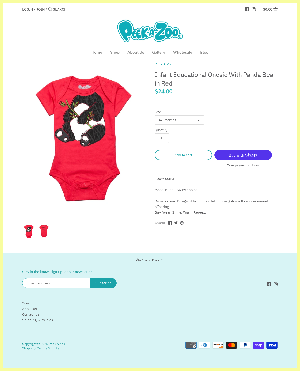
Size (158, 112)
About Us (29, 309)
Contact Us (30, 314)
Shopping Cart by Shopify (40, 348)
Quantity (161, 130)
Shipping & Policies (37, 320)
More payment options (243, 165)
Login (27, 9)
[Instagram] (254, 9)
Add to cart (183, 155)
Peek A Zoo (163, 64)
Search (28, 303)
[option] (28, 231)
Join (40, 9)
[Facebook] (247, 9)
